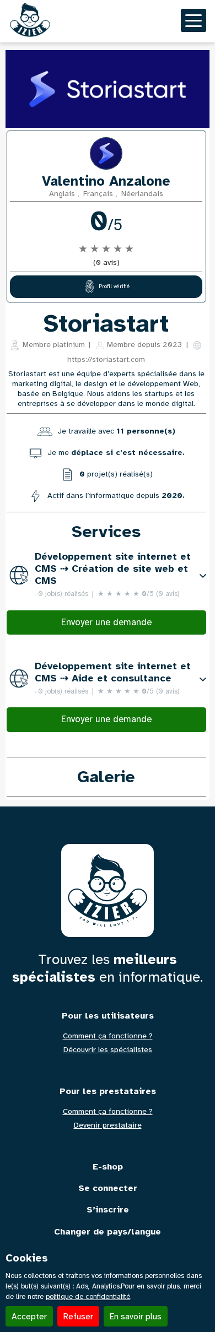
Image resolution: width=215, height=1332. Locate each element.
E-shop (108, 1167)
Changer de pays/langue (107, 1232)
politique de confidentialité (88, 1296)
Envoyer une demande (106, 622)
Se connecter (107, 1188)
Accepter (29, 1316)
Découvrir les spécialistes (107, 1050)
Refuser (78, 1316)
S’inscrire (108, 1210)
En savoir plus (136, 1316)
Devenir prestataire (108, 1125)
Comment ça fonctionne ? (108, 1036)
